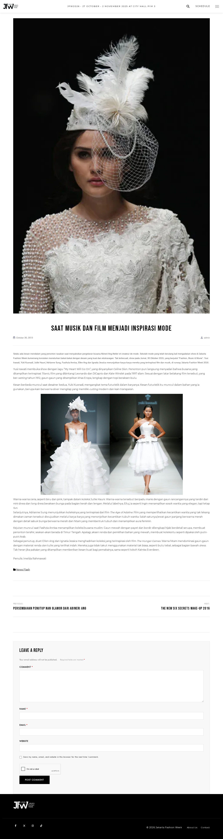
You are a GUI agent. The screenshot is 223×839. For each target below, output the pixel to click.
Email (23, 725)
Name (23, 709)
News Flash (23, 569)
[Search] (188, 6)
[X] (24, 825)
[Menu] (217, 6)
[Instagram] (32, 825)
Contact (205, 827)
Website (23, 741)
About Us (192, 827)
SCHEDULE (203, 6)
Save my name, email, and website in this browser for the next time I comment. (60, 757)
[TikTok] (41, 825)
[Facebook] (15, 825)
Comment (26, 667)
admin (207, 337)
